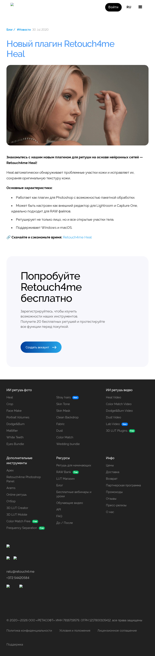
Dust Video (113, 417)
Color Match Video (119, 404)
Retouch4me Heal (77, 237)
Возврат (111, 479)
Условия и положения (74, 630)
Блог (59, 485)
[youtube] (8, 558)
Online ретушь (16, 494)
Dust (59, 430)
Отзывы (111, 498)
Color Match (64, 437)
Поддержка (14, 644)
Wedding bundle (68, 444)
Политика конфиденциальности (29, 630)
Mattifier (12, 430)
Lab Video (113, 424)
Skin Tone (63, 404)
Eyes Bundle (15, 444)
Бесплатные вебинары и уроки (73, 494)
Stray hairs (63, 397)
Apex (10, 470)
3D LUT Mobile (16, 514)
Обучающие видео (69, 503)
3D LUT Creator (17, 508)
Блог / (10, 29)
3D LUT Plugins (116, 430)
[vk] (16, 558)
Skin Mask (63, 411)
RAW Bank (63, 472)
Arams (10, 488)
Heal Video (113, 397)
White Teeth (15, 437)
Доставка (112, 472)
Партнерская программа (123, 485)
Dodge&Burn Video (119, 411)
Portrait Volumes (17, 417)
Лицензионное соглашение (117, 630)
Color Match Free (18, 521)
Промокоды (114, 492)
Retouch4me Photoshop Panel (23, 479)
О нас (110, 512)
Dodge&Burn (15, 424)
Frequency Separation (21, 528)
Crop (9, 404)
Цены (110, 465)
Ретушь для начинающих (73, 465)
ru (129, 7)
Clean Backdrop (67, 417)
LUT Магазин (65, 479)
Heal (9, 397)
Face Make (14, 411)
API (58, 509)
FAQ (59, 516)
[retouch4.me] (14, 7)
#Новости (24, 29)
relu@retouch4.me (20, 571)
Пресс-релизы (116, 505)
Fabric (60, 424)
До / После (64, 523)
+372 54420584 (17, 578)
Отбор (11, 501)
